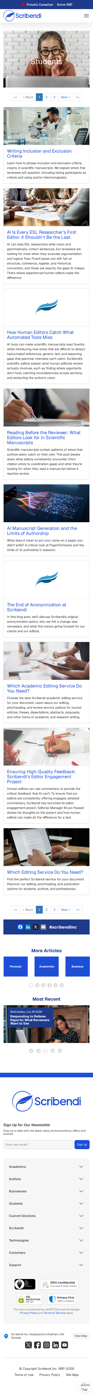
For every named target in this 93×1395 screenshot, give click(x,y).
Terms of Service (54, 1313)
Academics (46, 966)
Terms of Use (24, 1375)
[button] (86, 16)
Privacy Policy (29, 1313)
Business (78, 966)
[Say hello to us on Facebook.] (37, 1345)
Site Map (72, 1375)
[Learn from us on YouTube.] (64, 1345)
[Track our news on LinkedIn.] (55, 1345)
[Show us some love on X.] (28, 1345)
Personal (15, 966)
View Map (80, 1336)
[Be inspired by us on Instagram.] (46, 1345)
